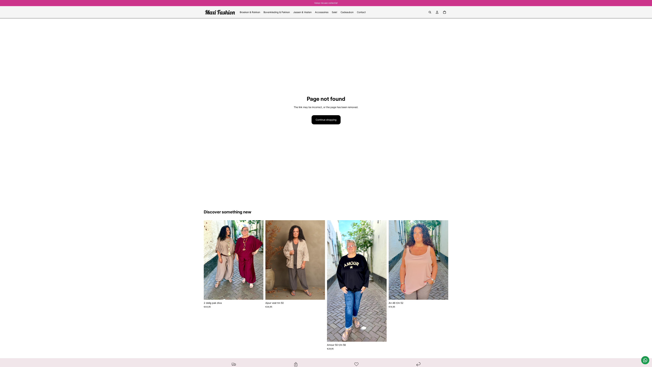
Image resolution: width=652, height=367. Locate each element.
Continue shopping (326, 119)
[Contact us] (645, 360)
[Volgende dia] (258, 260)
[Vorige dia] (209, 260)
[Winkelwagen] (444, 12)
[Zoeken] (430, 12)
